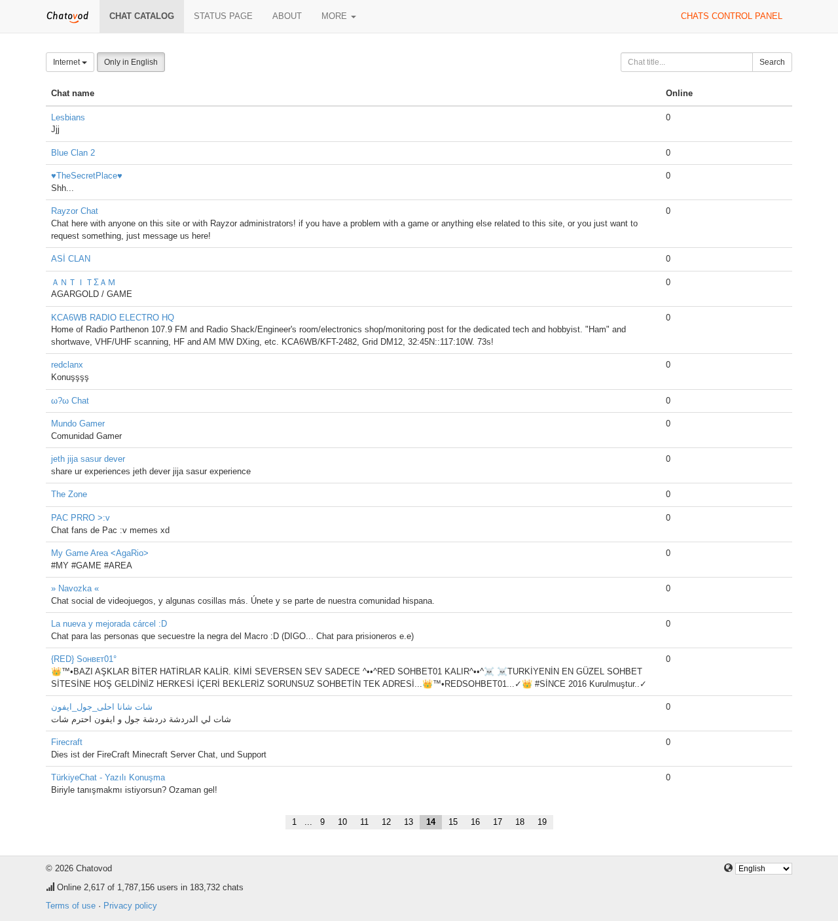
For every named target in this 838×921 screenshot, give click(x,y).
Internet (67, 62)
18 (519, 822)
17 (497, 822)
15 (453, 822)
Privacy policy (130, 906)
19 (542, 822)
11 (364, 822)
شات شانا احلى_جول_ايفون (102, 707)
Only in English (131, 62)
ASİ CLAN (70, 259)
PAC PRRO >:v (80, 518)
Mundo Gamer (78, 423)
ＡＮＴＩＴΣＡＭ (83, 282)
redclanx (67, 365)
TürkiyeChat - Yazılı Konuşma (108, 777)
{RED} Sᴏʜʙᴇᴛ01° (84, 659)
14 (430, 822)
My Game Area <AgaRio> (100, 553)
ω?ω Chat (70, 401)
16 (475, 822)
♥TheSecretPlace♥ (86, 176)
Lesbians (68, 117)
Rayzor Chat (74, 211)
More (335, 16)
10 (342, 822)
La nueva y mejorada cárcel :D (109, 624)
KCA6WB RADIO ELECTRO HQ (112, 317)
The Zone (69, 494)
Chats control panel (731, 16)
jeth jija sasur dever (88, 459)
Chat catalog (141, 16)
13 (408, 822)
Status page (223, 16)
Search (772, 62)
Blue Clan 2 (73, 153)
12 (386, 822)
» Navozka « (75, 588)
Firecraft (66, 742)
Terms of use (71, 906)
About (287, 16)
